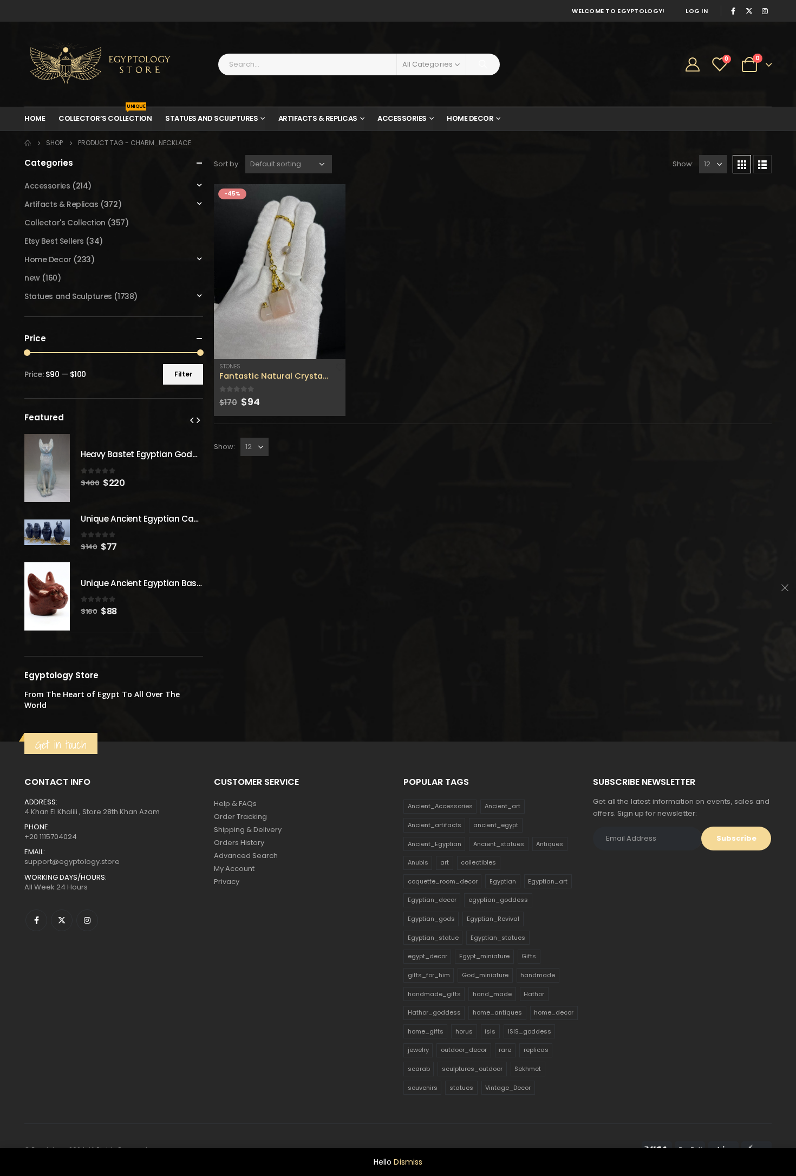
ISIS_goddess (529, 1031)
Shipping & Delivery (248, 829)
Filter (183, 374)
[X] (749, 11)
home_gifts (425, 1031)
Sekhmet (527, 1068)
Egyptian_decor (432, 899)
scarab (419, 1068)
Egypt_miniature (484, 956)
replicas (536, 1049)
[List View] (762, 164)
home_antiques (497, 1012)
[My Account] (692, 64)
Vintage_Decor (508, 1087)
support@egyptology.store (72, 861)
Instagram (87, 920)
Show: (683, 164)
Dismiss (408, 1161)
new (32, 277)
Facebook (36, 920)
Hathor (534, 994)
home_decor (553, 1012)
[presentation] (192, 420)
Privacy (226, 881)
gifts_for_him (429, 975)
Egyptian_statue (433, 937)
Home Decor (470, 118)
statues (461, 1087)
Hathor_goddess (434, 1012)
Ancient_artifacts (434, 825)
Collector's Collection (65, 222)
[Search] (483, 64)
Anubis (418, 862)
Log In (697, 11)
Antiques (549, 844)
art (444, 862)
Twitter (62, 920)
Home (34, 118)
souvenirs (423, 1087)
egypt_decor (427, 956)
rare (505, 1049)
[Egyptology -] (92, 64)
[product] (279, 271)
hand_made (492, 994)
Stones (229, 366)
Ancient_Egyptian (434, 844)
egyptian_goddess (498, 899)
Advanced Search (246, 855)
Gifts (528, 956)
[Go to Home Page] (27, 143)
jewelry (418, 1049)
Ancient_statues (498, 844)
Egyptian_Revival (493, 918)
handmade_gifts (434, 994)
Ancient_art (502, 806)
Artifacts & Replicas (317, 118)
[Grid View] (742, 164)
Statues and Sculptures (211, 118)
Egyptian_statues (498, 937)
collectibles (478, 862)
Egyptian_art (547, 881)
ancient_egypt (495, 825)
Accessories (402, 118)
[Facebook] (733, 11)
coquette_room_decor (443, 881)
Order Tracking (240, 816)
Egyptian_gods (431, 918)
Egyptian (503, 881)
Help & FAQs (235, 803)
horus (464, 1031)
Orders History (239, 842)
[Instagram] (765, 11)
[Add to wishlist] (340, 367)
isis (490, 1031)
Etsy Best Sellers (54, 241)
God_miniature (485, 975)
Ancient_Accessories (440, 806)
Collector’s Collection (105, 115)
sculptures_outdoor (472, 1068)
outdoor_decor (464, 1049)
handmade (537, 975)
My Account (234, 868)
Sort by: (227, 164)
